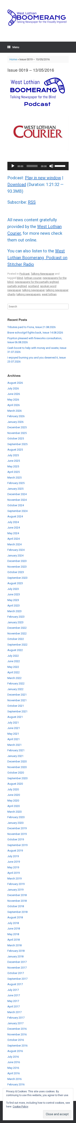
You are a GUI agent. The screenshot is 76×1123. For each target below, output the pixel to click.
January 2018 (15, 956)
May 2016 (13, 1067)
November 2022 (17, 633)
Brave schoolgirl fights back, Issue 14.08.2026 (35, 332)
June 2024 (13, 527)
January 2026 (15, 421)
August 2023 (15, 583)
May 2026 (13, 399)
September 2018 (17, 911)
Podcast (24, 273)
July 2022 (13, 655)
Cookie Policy (20, 1106)
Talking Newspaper (42, 273)
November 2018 (17, 900)
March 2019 (14, 878)
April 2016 (13, 1073)
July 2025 (13, 455)
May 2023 (13, 600)
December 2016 (17, 1028)
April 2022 (13, 672)
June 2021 (13, 728)
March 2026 (14, 410)
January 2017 (15, 1023)
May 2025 (13, 466)
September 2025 (17, 444)
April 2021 (13, 739)
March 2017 (14, 1012)
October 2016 (15, 1039)
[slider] (60, 165)
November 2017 (17, 967)
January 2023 (15, 622)
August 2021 (15, 716)
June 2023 (13, 594)
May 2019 (13, 867)
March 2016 (14, 1079)
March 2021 (14, 744)
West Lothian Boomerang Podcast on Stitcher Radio (37, 257)
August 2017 (15, 984)
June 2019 (13, 861)
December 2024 (17, 494)
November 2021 (17, 700)
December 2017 (17, 962)
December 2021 (17, 694)
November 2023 (17, 566)
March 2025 (14, 477)
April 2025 (13, 471)
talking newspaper (33, 290)
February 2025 (15, 483)
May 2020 (13, 800)
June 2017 (13, 995)
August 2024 (15, 516)
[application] (38, 166)
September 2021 (17, 711)
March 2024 (14, 544)
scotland (33, 286)
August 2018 (15, 917)
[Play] (13, 166)
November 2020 (17, 767)
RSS (32, 202)
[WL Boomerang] (38, 17)
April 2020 (13, 806)
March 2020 (14, 811)
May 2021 (13, 733)
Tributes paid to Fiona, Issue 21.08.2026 (31, 327)
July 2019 (13, 856)
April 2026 (13, 405)
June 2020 (13, 794)
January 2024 (15, 555)
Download (16, 184)
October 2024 (15, 505)
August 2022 (15, 650)
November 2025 (17, 433)
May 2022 (13, 666)
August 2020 (15, 783)
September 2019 (17, 845)
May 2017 (13, 1001)
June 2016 (13, 1062)
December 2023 (17, 561)
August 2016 (15, 1051)
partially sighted (17, 286)
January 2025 (15, 488)
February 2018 (15, 950)
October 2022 (15, 639)
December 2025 (17, 427)
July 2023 (13, 588)
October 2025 (15, 438)
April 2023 (13, 605)
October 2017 (15, 973)
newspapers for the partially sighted (37, 281)
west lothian (49, 294)
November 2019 (17, 834)
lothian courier (32, 277)
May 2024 (13, 533)
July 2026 (13, 388)
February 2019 (15, 884)
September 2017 (17, 978)
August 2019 (15, 850)
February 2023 (15, 616)
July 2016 (13, 1056)
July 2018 (13, 923)
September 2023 (17, 577)
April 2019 (13, 872)
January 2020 (15, 822)
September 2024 (17, 511)
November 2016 (17, 1034)
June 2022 (13, 661)
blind (20, 277)
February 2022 (15, 683)
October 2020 (15, 772)
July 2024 (13, 522)
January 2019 (15, 889)
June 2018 (13, 928)
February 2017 (15, 1017)
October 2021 (15, 705)
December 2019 (17, 828)
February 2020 (15, 817)
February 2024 (15, 549)
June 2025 (13, 460)
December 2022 (17, 627)
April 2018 (13, 939)
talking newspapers (28, 294)
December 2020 (17, 761)
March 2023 (14, 611)
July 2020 (13, 789)
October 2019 (15, 839)
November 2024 (17, 499)
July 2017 (13, 989)
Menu (15, 47)
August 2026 (15, 382)
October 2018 (15, 906)
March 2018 (14, 945)
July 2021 (13, 722)
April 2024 (13, 538)
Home (13, 59)
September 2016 (17, 1045)
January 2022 (15, 689)
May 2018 (13, 934)
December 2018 (17, 895)
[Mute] (51, 166)
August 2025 (15, 449)
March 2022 (14, 678)
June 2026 (13, 393)
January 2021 (15, 756)
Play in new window (43, 177)
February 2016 (15, 1084)
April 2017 (13, 1006)
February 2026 (15, 416)
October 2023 (15, 572)
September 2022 (17, 644)
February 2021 (15, 750)
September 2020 (17, 778)
